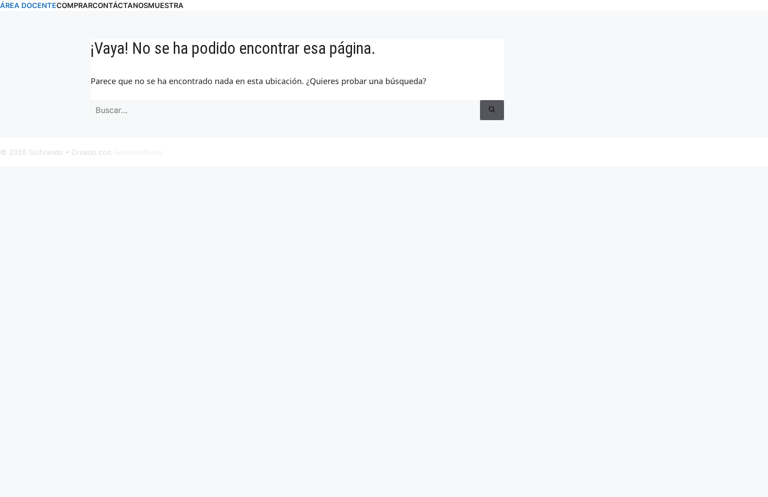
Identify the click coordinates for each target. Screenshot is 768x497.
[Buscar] (492, 110)
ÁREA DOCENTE (28, 5)
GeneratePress (137, 152)
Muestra (166, 5)
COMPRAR (74, 5)
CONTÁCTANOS (120, 5)
